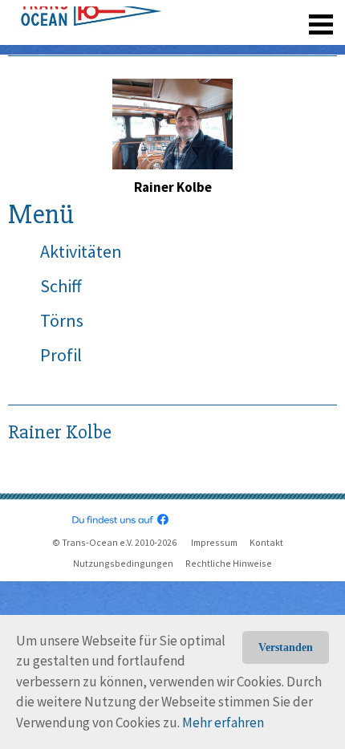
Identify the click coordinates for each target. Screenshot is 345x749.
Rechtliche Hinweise (228, 563)
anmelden (298, 16)
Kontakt (266, 542)
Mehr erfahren (223, 722)
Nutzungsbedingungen (123, 563)
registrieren (223, 16)
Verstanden (285, 647)
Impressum (214, 542)
